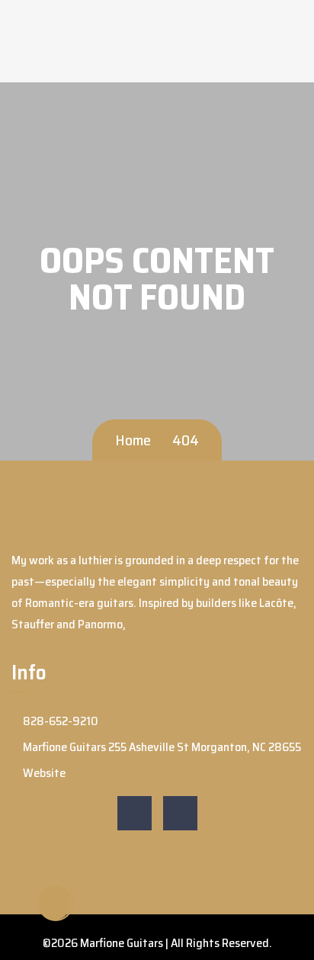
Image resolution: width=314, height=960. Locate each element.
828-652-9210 (59, 720)
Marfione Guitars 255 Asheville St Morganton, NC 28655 (161, 746)
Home (133, 440)
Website (43, 772)
